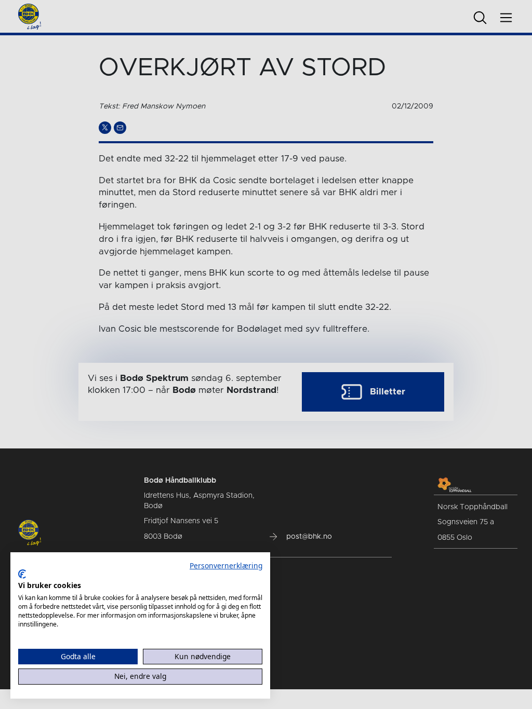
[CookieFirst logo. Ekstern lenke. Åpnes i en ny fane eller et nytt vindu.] (22, 574)
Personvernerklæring (226, 565)
